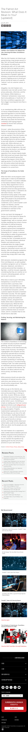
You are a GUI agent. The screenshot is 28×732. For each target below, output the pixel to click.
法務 (16, 717)
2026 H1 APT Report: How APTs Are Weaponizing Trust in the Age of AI (12, 488)
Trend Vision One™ (8, 658)
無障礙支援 (4, 720)
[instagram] (15, 687)
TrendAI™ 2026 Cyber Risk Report (12, 494)
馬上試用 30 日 (11, 708)
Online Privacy (9, 447)
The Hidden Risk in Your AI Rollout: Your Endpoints (13, 497)
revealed (3, 123)
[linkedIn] (10, 26)
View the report (5, 620)
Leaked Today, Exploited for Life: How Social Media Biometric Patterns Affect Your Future (14, 462)
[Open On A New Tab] (11, 687)
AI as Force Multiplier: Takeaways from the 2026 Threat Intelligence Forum (13, 485)
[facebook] (5, 26)
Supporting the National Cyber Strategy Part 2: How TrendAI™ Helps (14, 492)
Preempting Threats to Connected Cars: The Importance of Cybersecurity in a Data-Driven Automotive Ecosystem (14, 458)
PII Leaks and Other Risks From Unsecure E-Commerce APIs (14, 465)
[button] (12, 695)
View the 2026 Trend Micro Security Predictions (13, 646)
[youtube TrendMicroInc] (19, 687)
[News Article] (2, 26)
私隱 (2, 717)
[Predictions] (14, 636)
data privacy (21, 447)
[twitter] (7, 26)
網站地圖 (3, 722)
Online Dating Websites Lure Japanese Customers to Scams (12, 469)
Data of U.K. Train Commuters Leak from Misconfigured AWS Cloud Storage (13, 472)
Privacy (15, 447)
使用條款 (17, 720)
